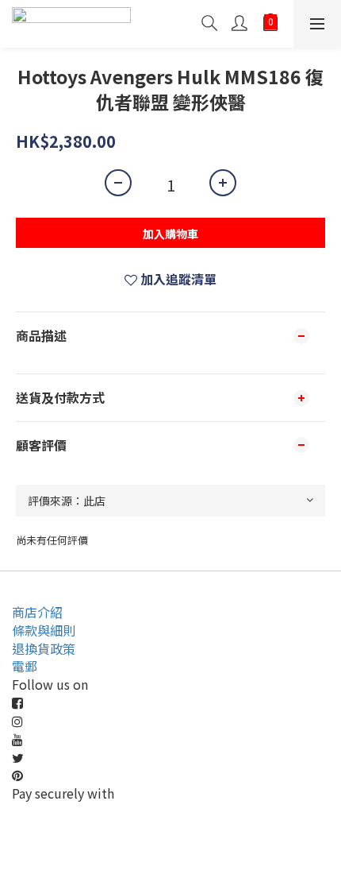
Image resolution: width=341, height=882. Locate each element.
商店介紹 (37, 611)
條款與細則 (43, 630)
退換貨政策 (43, 648)
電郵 (24, 665)
